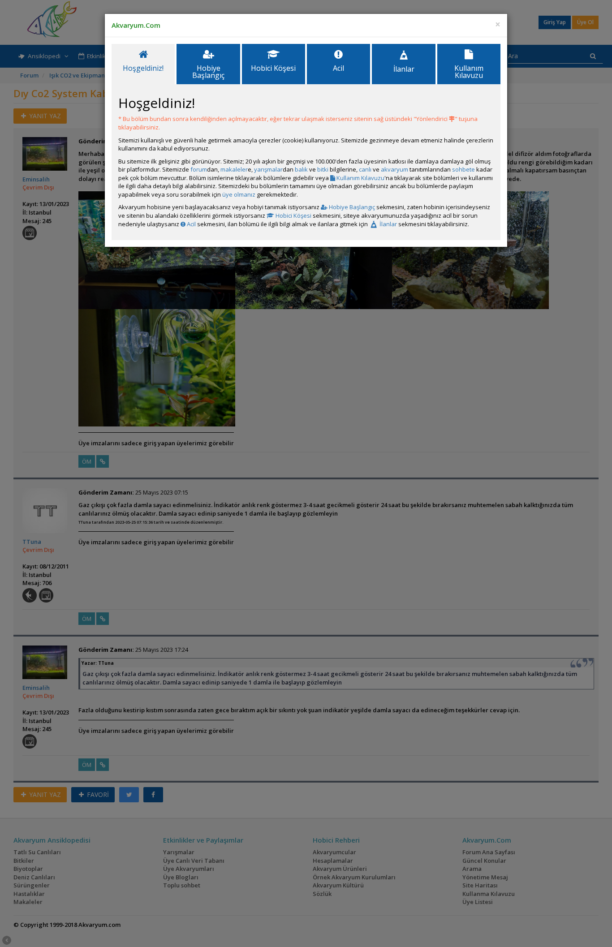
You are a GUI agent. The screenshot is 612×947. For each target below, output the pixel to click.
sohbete (463, 169)
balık (301, 169)
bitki (322, 169)
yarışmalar (268, 169)
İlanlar (387, 224)
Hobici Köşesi (292, 215)
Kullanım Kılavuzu (359, 178)
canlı (365, 169)
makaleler (234, 169)
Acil (190, 224)
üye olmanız (238, 194)
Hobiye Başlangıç (351, 207)
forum (198, 169)
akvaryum (394, 169)
